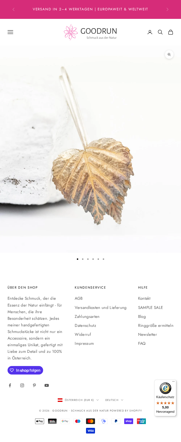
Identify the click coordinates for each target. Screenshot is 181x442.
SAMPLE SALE (150, 307)
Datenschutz (85, 325)
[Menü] (173, 382)
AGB (78, 298)
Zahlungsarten (87, 316)
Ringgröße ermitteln (155, 325)
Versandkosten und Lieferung (101, 307)
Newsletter (147, 334)
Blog (142, 316)
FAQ (142, 343)
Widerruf (83, 334)
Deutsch (112, 400)
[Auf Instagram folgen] (22, 385)
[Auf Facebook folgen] (10, 385)
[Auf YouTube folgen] (46, 385)
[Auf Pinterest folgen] (34, 385)
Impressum (84, 343)
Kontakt (144, 298)
